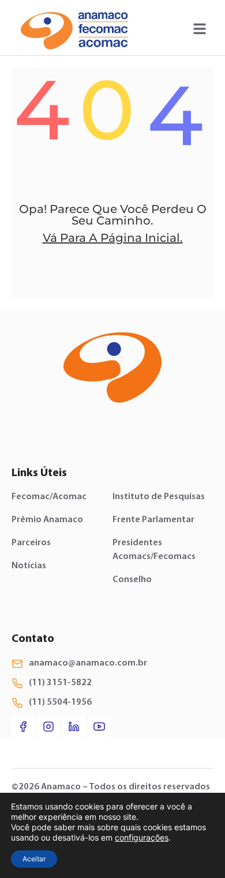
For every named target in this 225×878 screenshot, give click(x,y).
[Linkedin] (73, 726)
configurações (141, 837)
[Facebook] (23, 726)
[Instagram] (48, 726)
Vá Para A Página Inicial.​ (113, 238)
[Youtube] (99, 726)
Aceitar (34, 858)
